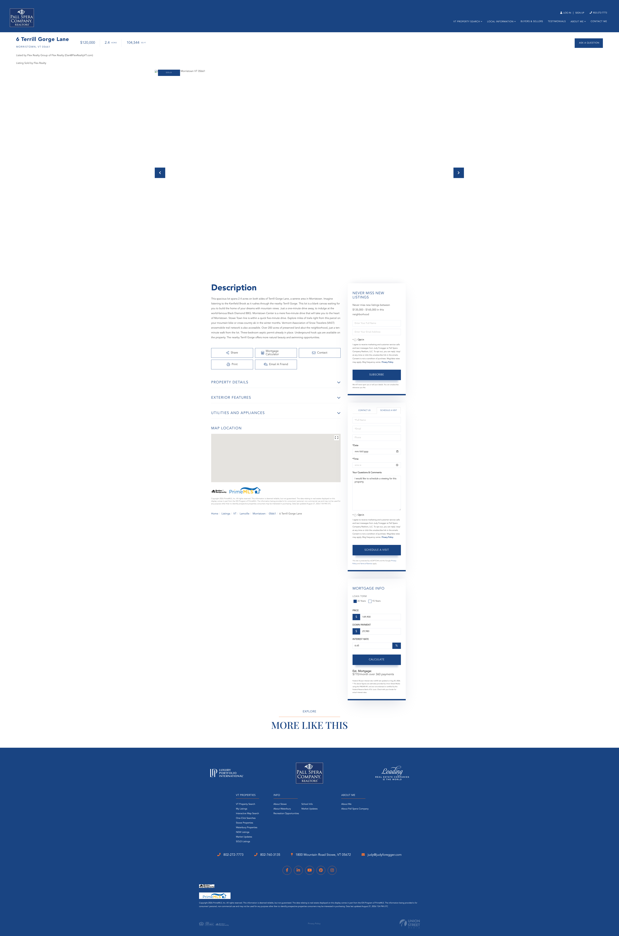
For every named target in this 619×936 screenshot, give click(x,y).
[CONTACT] (589, 43)
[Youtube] (309, 870)
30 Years (361, 601)
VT (234, 513)
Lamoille (244, 513)
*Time (356, 459)
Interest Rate (361, 639)
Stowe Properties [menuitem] (244, 823)
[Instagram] (332, 870)
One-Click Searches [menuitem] (245, 818)
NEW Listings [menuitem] (242, 832)
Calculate (376, 659)
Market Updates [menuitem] (244, 837)
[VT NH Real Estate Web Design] (410, 923)
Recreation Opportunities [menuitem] (286, 814)
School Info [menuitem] (307, 804)
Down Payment (362, 625)
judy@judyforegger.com (384, 855)
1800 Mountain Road (323, 855)
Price (356, 611)
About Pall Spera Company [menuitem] (354, 809)
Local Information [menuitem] (500, 22)
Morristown (259, 513)
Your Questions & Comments (367, 473)
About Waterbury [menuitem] (282, 809)
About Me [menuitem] (577, 22)
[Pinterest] (320, 870)
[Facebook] (287, 870)
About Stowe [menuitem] (280, 804)
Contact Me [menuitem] (599, 21)
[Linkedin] (298, 870)
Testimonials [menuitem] (557, 21)
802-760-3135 (269, 855)
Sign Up (579, 13)
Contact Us (364, 410)
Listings (225, 513)
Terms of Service (366, 564)
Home (214, 513)
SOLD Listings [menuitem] (243, 842)
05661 (272, 513)
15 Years (376, 601)
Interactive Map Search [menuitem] (247, 814)
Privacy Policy (387, 362)
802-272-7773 (599, 13)
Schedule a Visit (388, 410)
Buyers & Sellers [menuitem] (532, 21)
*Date (355, 445)
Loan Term (360, 596)
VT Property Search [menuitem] (466, 22)
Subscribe (376, 375)
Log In (567, 13)
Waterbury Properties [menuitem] (246, 828)
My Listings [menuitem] (241, 809)
